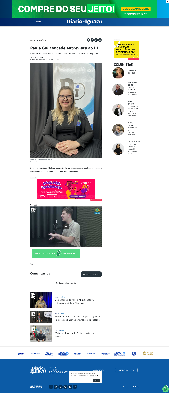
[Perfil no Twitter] (60, 387)
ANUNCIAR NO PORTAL (126, 370)
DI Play (33, 40)
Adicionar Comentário (91, 274)
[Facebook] (88, 40)
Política (42, 40)
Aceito (96, 380)
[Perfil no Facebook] (51, 387)
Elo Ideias (136, 387)
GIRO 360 (131, 73)
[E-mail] (100, 40)
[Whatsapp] (96, 40)
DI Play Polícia (60, 297)
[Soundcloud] (75, 387)
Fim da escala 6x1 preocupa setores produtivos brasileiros (133, 111)
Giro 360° (132, 71)
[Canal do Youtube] (65, 387)
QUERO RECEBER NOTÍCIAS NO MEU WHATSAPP (56, 253)
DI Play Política (60, 313)
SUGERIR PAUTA (98, 370)
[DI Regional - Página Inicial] (21, 353)
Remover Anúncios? (96, 200)
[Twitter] (92, 40)
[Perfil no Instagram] (56, 387)
